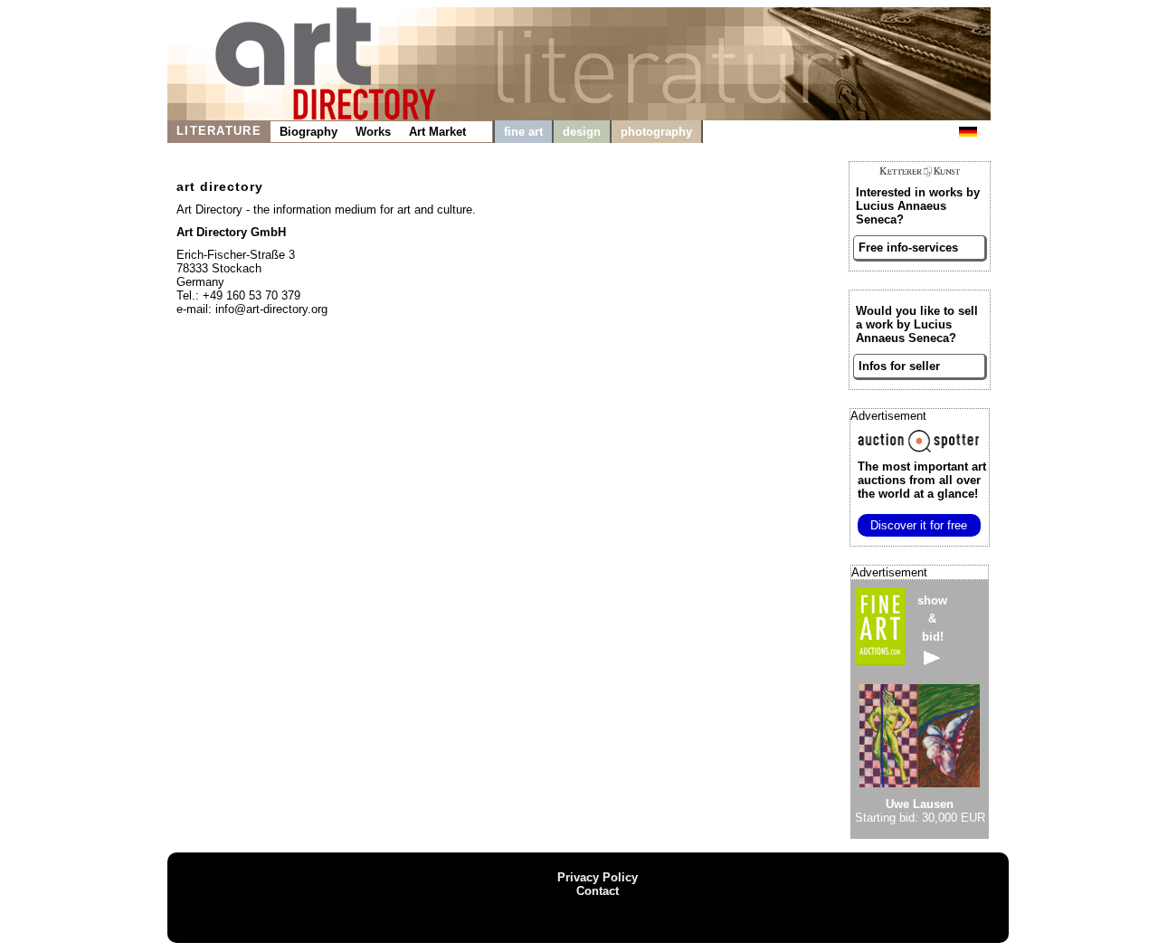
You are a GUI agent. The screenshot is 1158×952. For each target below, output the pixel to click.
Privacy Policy (597, 877)
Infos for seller (899, 366)
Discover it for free (918, 525)
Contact (597, 891)
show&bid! (932, 618)
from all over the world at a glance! (922, 480)
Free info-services (908, 247)
